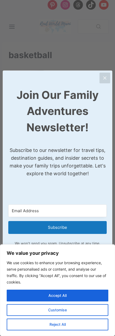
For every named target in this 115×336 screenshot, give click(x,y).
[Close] (104, 78)
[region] (57, 290)
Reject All (57, 324)
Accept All (57, 295)
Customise (57, 310)
